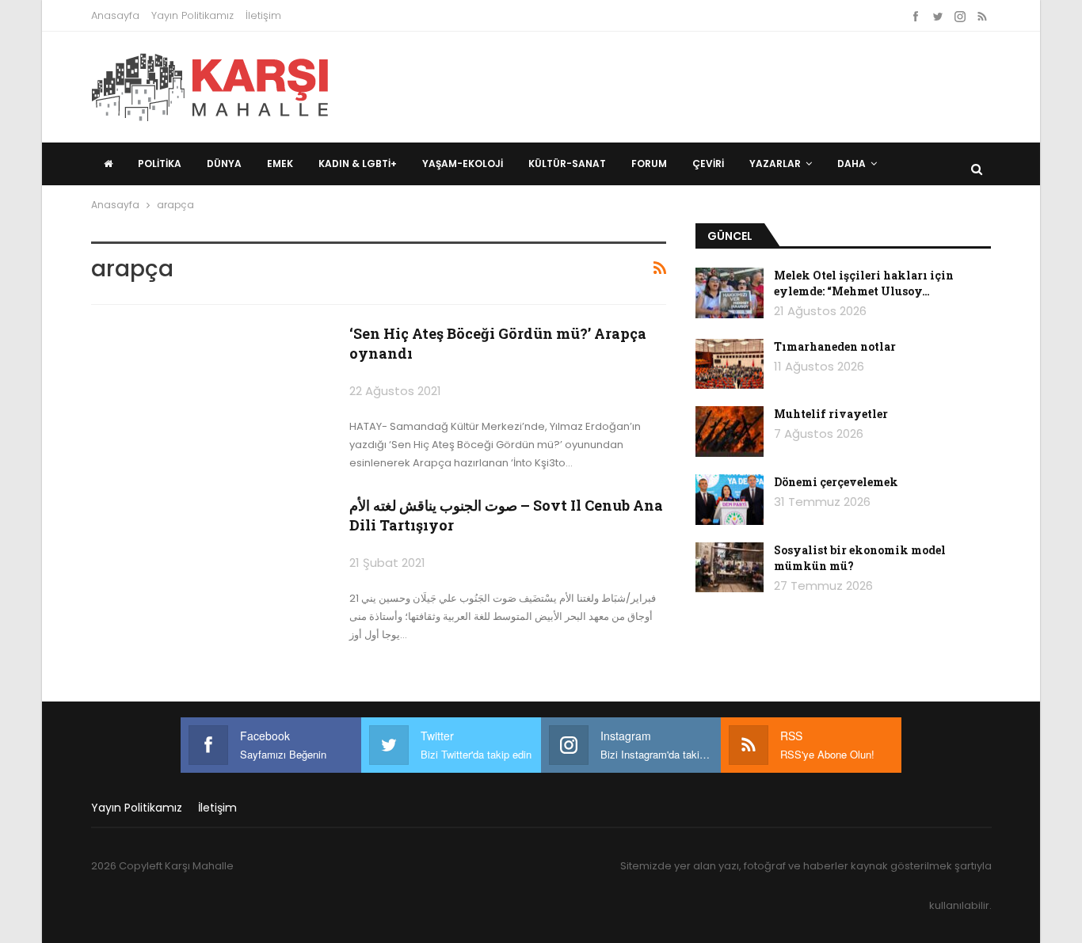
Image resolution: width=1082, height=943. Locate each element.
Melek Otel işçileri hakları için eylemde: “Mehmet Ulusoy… (864, 283)
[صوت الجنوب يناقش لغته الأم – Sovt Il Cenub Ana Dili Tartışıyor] (210, 572)
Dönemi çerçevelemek (836, 481)
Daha (851, 163)
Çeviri (708, 163)
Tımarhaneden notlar (835, 346)
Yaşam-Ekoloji (462, 163)
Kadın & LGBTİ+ (357, 163)
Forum (649, 163)
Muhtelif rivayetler (831, 413)
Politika (159, 163)
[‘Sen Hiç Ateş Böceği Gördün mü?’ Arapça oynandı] (210, 400)
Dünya (224, 163)
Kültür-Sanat (567, 163)
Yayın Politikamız (192, 15)
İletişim (263, 15)
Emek (280, 163)
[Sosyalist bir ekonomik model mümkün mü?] (729, 567)
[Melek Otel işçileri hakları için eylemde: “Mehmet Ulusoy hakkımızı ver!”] (729, 293)
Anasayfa (115, 15)
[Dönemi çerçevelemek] (729, 499)
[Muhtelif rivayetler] (729, 431)
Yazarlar (775, 163)
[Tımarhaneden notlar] (729, 364)
